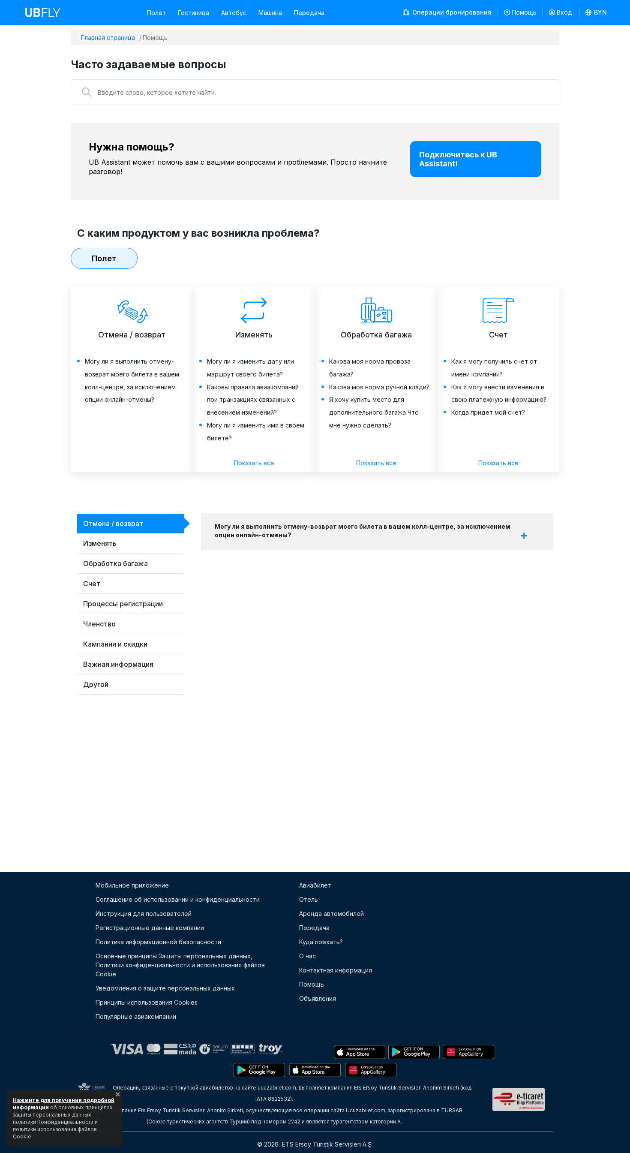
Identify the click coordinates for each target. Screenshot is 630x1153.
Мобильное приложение (132, 885)
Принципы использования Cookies (147, 1002)
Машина (270, 12)
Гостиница (193, 12)
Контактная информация (335, 970)
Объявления (317, 998)
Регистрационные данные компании (150, 927)
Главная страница (108, 37)
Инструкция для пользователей (144, 913)
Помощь (524, 12)
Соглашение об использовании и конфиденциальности (178, 899)
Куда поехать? (321, 941)
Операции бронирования (451, 12)
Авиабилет (315, 885)
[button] (596, 12)
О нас (307, 956)
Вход (564, 12)
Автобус (233, 12)
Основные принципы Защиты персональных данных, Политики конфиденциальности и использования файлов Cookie (180, 965)
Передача (309, 12)
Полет (156, 12)
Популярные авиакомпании (136, 1016)
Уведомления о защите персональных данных (165, 988)
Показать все (254, 463)
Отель (308, 899)
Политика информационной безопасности (158, 941)
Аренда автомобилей (331, 913)
